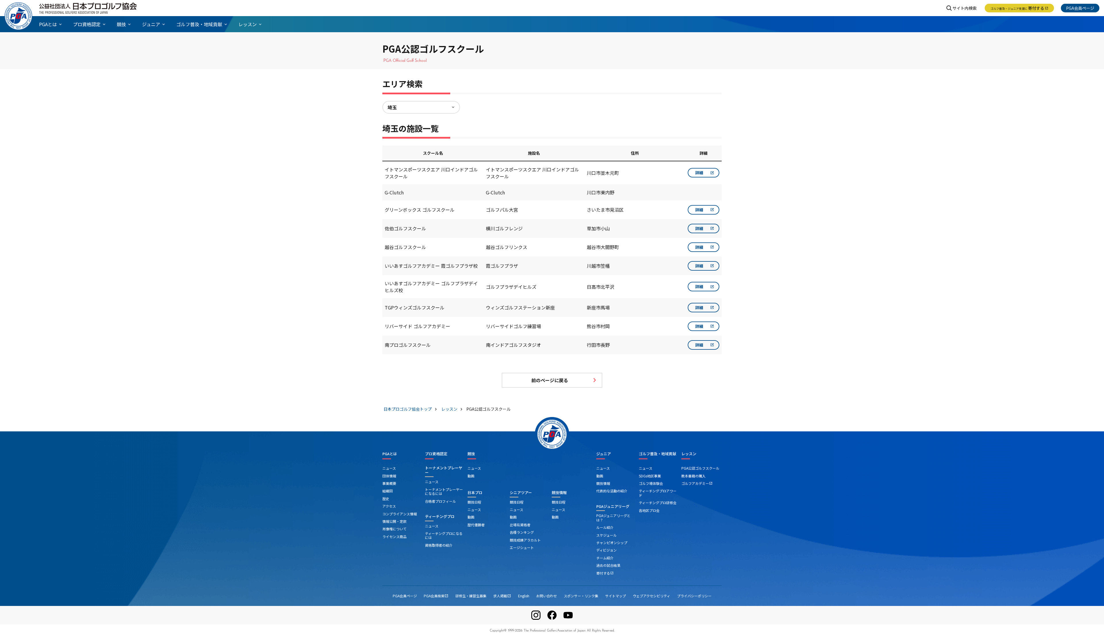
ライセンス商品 (394, 536)
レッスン (688, 454)
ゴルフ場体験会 (651, 483)
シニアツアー (521, 492)
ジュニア (603, 454)
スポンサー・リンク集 (581, 595)
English (523, 595)
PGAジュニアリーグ (612, 506)
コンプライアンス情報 (399, 513)
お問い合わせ (546, 595)
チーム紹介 (605, 557)
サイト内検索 (964, 8)
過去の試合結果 (608, 565)
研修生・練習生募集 (470, 595)
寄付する (1019, 8)
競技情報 (559, 492)
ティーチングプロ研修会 (657, 502)
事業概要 (389, 483)
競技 (471, 454)
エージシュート (522, 547)
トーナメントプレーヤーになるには (444, 491)
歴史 (385, 498)
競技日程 (474, 502)
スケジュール (606, 535)
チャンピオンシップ (611, 542)
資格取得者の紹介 (439, 545)
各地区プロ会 (649, 510)
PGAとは (389, 454)
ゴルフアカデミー (696, 483)
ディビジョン (606, 550)
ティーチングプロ (440, 516)
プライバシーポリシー (694, 595)
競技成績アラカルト (525, 539)
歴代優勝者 (476, 524)
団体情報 (389, 475)
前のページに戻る (549, 380)
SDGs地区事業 (650, 475)
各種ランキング (522, 532)
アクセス (389, 506)
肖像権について (394, 528)
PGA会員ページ (1080, 8)
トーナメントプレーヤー (443, 470)
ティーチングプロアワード (657, 492)
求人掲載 (502, 595)
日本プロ (474, 492)
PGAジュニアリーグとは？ (613, 517)
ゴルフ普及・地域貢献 (657, 454)
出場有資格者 (520, 524)
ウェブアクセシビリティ (651, 595)
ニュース (389, 468)
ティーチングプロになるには (444, 535)
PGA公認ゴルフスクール (700, 468)
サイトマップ (615, 595)
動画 (470, 475)
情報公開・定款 (394, 521)
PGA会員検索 (436, 595)
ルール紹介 (605, 527)
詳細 (699, 172)
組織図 (387, 490)
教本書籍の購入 (693, 475)
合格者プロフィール (440, 501)
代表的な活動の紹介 (611, 490)
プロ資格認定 (436, 454)
